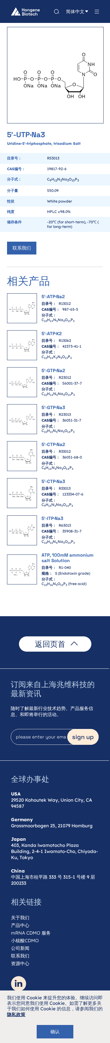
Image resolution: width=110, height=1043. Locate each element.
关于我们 (20, 917)
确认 (55, 1031)
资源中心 (20, 963)
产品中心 (20, 925)
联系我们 (22, 248)
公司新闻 (20, 948)
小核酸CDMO (25, 940)
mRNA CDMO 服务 (31, 933)
